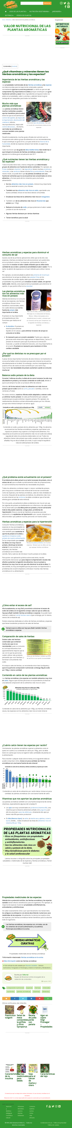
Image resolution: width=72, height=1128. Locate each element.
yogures (43, 810)
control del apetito (8, 118)
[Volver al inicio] (6, 11)
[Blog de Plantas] (59, 1107)
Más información (10, 961)
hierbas (37, 988)
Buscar (48, 3)
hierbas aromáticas (35, 85)
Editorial (25, 975)
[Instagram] (56, 1107)
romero (48, 818)
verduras (17, 171)
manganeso (45, 197)
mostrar (14, 66)
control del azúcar (8, 127)
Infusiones (21, 1106)
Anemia (20, 1113)
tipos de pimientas (39, 123)
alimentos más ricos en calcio (28, 190)
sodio (25, 207)
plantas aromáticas (23, 992)
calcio (6, 680)
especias (49, 85)
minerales (5, 171)
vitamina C (18, 169)
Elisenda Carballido (31, 965)
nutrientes (10, 992)
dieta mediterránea (32, 150)
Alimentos (8, 20)
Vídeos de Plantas (23, 15)
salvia (26, 818)
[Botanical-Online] (11, 5)
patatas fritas (34, 277)
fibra (31, 171)
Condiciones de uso (46, 1123)
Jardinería (56, 11)
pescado (31, 389)
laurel (8, 821)
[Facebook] (47, 1107)
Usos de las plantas (17, 11)
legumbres (28, 169)
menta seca (35, 818)
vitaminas (36, 992)
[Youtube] (50, 1107)
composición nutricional (15, 988)
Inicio (3, 20)
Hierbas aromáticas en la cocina (32, 957)
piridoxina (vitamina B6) (39, 808)
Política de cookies (53, 1125)
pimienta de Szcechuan (41, 275)
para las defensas (25, 812)
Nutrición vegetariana (38, 11)
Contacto (32, 1106)
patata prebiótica (38, 542)
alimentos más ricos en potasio (22, 184)
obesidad (29, 286)
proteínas (46, 169)
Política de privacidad (59, 1123)
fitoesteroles (41, 201)
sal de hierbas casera (23, 615)
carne (26, 389)
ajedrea (42, 818)
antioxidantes (40, 171)
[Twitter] (53, 1107)
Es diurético (10, 326)
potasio (12, 310)
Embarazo (21, 1115)
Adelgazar (9, 1113)
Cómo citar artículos (32, 1115)
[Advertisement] (27, 49)
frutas (4, 169)
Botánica (9, 15)
